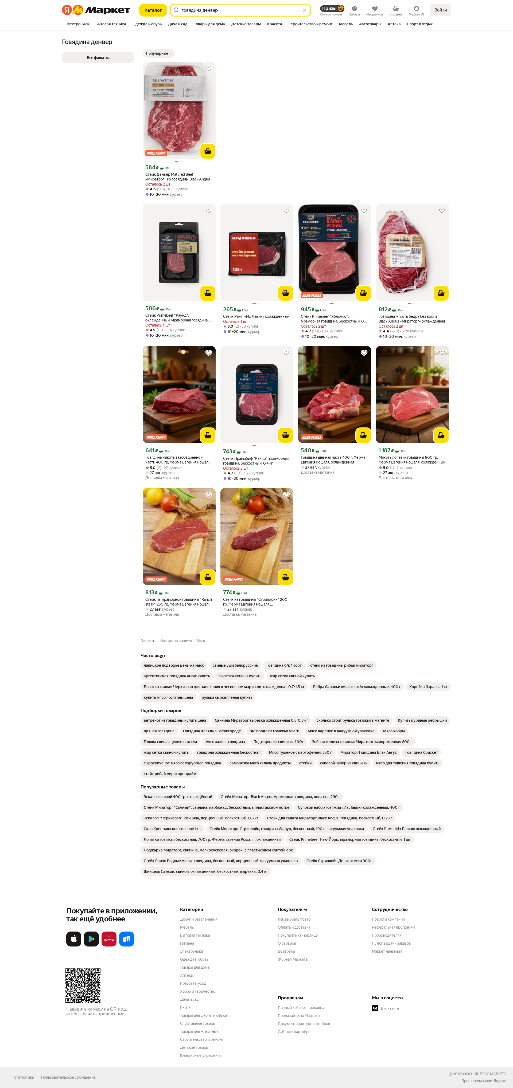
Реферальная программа (393, 927)
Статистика (24, 1077)
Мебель (187, 927)
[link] (174, 665)
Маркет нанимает (387, 951)
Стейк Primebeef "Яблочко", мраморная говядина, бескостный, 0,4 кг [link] (334, 319)
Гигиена (187, 943)
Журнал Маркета (293, 959)
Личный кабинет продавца (301, 1007)
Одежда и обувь (194, 959)
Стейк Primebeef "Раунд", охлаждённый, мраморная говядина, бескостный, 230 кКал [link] (176, 318)
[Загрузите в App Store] (73, 945)
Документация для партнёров (304, 1024)
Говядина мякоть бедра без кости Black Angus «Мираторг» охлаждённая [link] (412, 318)
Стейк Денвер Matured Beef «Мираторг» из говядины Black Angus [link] (177, 176)
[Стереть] (304, 10)
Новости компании (388, 919)
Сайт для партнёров (295, 1032)
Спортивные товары (198, 1023)
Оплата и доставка (294, 927)
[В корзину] (208, 151)
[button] (159, 53)
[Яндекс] (500, 1081)
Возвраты (286, 951)
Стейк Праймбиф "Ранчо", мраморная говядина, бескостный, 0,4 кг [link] (256, 460)
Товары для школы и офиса (203, 1015)
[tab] (77, 24)
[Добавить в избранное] (208, 69)
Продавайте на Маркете (299, 1016)
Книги (185, 1007)
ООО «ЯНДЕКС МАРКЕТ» (485, 1074)
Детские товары (194, 1047)
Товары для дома (194, 967)
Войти (440, 10)
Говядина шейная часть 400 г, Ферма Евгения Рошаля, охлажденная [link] (333, 459)
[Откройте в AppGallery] (109, 945)
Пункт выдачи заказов (391, 943)
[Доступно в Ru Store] (126, 945)
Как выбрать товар (294, 919)
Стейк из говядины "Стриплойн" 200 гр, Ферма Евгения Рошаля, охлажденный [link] (255, 602)
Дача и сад (189, 999)
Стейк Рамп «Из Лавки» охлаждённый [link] (256, 316)
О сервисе (287, 943)
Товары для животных (199, 1031)
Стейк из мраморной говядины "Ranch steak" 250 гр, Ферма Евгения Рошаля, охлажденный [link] (178, 602)
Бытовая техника (195, 935)
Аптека (186, 975)
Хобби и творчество (197, 991)
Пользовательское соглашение (68, 1077)
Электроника (191, 951)
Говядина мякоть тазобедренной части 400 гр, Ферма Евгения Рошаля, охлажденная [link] (178, 460)
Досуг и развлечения (198, 919)
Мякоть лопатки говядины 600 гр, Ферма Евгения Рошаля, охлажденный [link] (412, 459)
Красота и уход (193, 983)
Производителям (387, 935)
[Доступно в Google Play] (91, 945)
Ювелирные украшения (200, 1055)
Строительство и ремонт (202, 1039)
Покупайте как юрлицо (298, 935)
